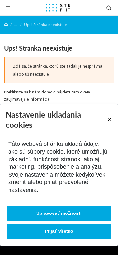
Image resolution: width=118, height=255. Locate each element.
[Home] (6, 24)
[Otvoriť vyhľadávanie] (109, 7)
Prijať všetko (59, 231)
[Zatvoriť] (8, 7)
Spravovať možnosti (59, 213)
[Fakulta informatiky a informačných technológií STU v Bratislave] (58, 8)
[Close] (109, 119)
